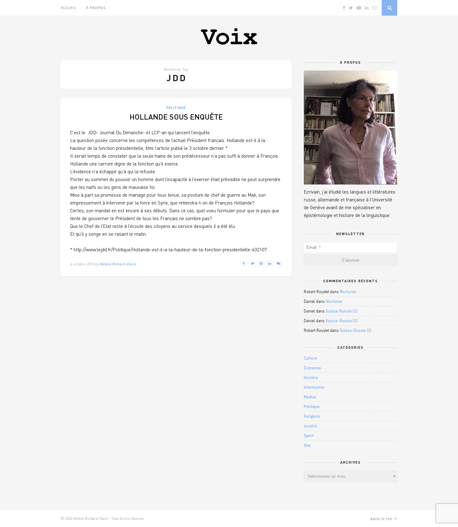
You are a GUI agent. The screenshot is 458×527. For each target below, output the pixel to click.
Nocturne (348, 291)
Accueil (69, 7)
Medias (310, 396)
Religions (312, 416)
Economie (312, 367)
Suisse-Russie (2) (341, 310)
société (310, 425)
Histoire (311, 377)
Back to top (381, 519)
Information (314, 387)
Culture (310, 358)
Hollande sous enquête (176, 116)
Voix (307, 445)
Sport (309, 435)
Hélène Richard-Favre (117, 264)
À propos (96, 7)
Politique (176, 108)
